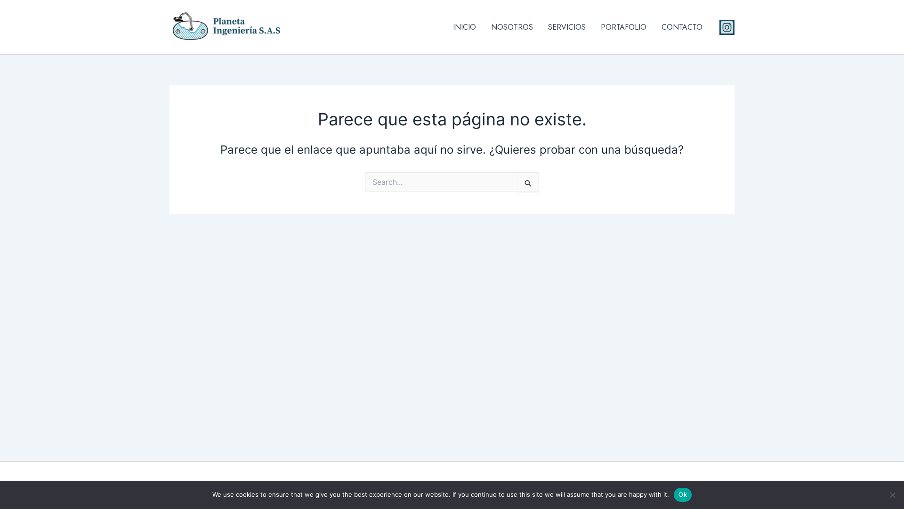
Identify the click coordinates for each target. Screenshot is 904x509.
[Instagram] (726, 27)
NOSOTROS (512, 27)
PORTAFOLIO (623, 27)
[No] (892, 495)
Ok (682, 494)
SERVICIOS (567, 27)
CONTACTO (682, 27)
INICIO (464, 27)
